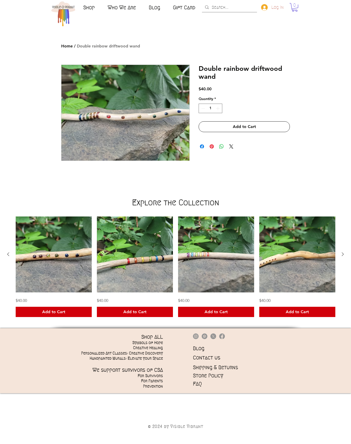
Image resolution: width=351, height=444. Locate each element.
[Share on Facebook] (202, 146)
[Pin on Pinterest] (212, 146)
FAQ (197, 384)
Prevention (153, 386)
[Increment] (218, 108)
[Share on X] (231, 146)
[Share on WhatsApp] (221, 146)
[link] (295, 7)
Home (67, 46)
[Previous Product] (8, 254)
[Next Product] (343, 254)
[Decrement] (202, 108)
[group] (175, 266)
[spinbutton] (210, 108)
